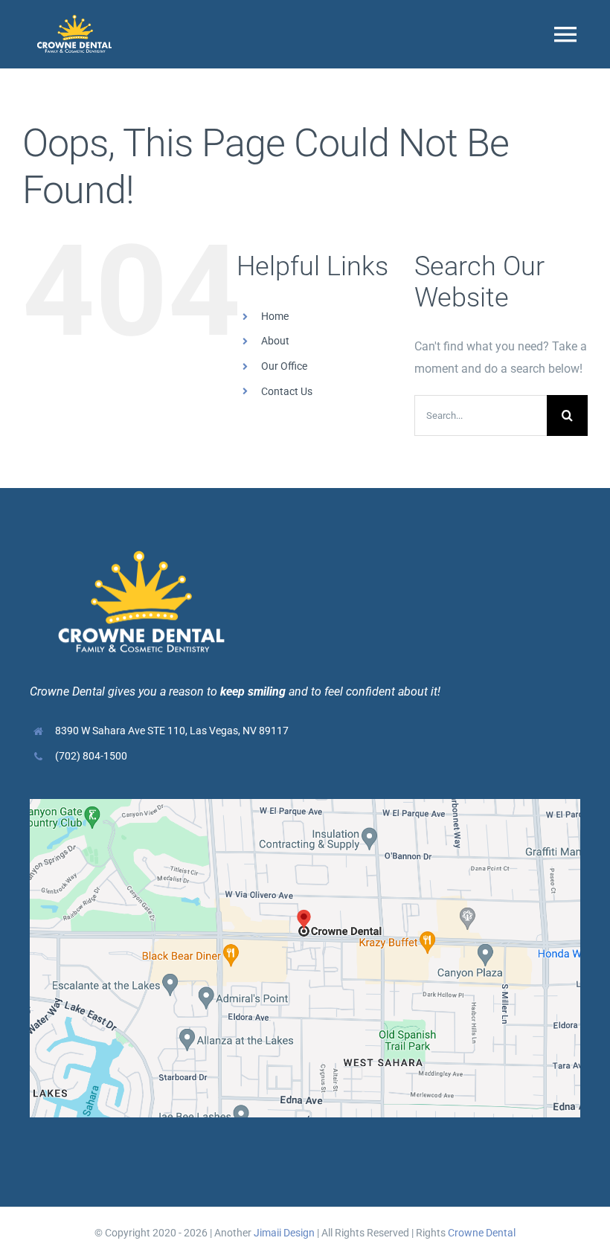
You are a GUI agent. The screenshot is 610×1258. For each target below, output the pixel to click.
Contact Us (286, 391)
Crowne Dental (482, 1233)
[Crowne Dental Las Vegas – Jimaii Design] (305, 805)
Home (275, 316)
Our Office (284, 366)
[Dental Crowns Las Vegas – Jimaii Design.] (74, 20)
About (275, 341)
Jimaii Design (284, 1233)
